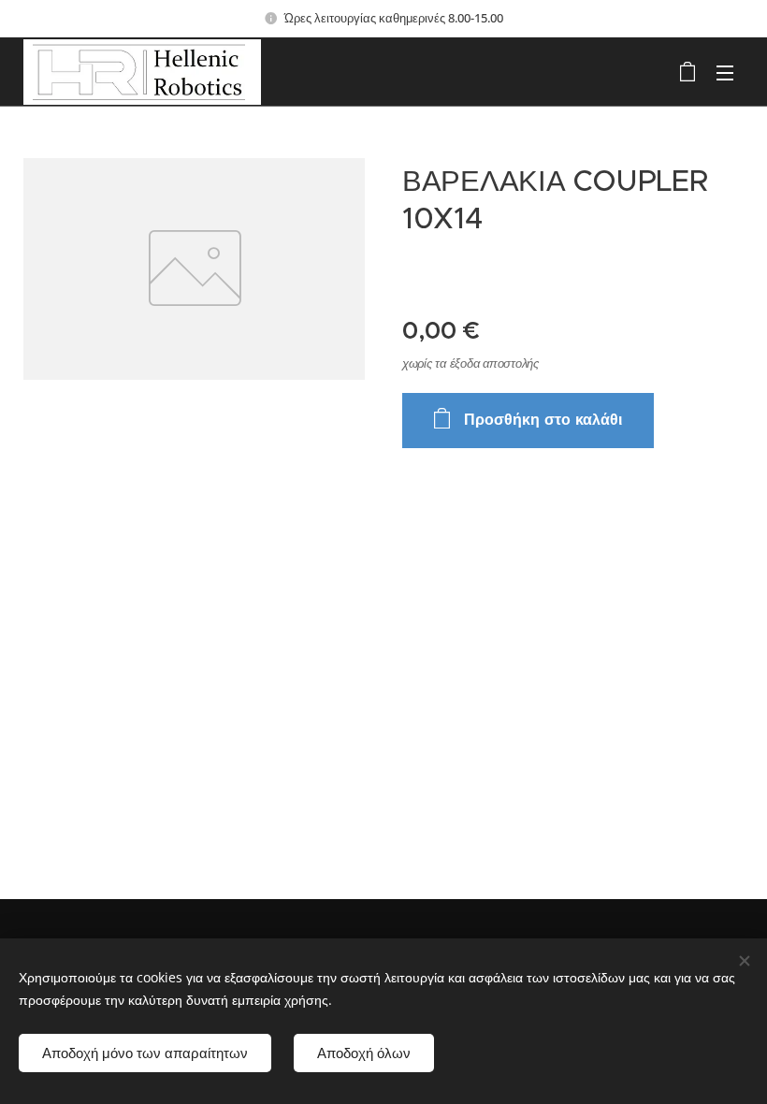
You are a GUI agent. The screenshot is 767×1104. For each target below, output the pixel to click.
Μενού (725, 72)
